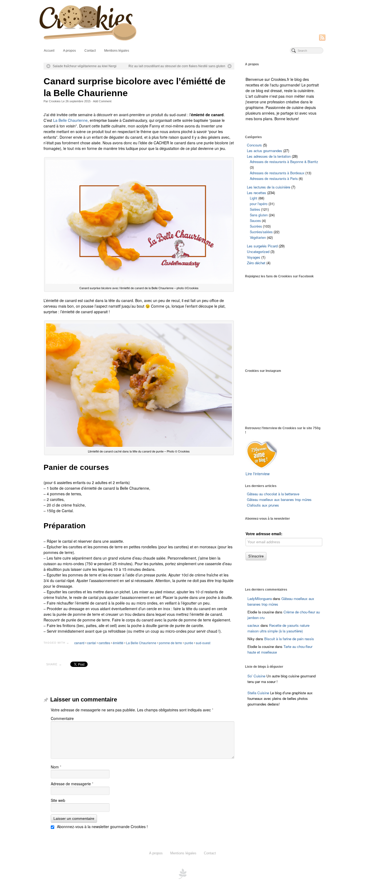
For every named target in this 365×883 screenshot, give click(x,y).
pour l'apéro (258, 203)
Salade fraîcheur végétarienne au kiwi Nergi (85, 66)
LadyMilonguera (259, 598)
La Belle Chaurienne (70, 120)
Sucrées (256, 226)
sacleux (253, 625)
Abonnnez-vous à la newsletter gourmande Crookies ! (102, 826)
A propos (69, 50)
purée (189, 642)
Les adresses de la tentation (269, 156)
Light (253, 198)
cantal (91, 642)
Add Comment (102, 101)
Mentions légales (116, 50)
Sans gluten (259, 215)
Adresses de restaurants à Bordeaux (277, 173)
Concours (254, 145)
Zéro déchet (256, 262)
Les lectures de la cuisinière (268, 187)
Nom (56, 766)
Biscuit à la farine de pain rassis (289, 638)
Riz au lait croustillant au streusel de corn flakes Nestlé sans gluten (177, 66)
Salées (255, 209)
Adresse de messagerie (72, 783)
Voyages (253, 257)
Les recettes (256, 192)
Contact (90, 50)
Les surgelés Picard (262, 245)
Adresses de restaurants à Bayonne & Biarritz (284, 161)
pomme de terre (170, 642)
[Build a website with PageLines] (182, 873)
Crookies (55, 101)
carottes (104, 642)
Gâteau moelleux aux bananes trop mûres (279, 499)
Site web (58, 800)
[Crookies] (182, 22)
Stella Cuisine (258, 692)
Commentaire (62, 718)
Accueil (49, 50)
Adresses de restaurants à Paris (274, 178)
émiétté (118, 642)
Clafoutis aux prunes (263, 505)
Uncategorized (258, 251)
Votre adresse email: (264, 533)
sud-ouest (203, 642)
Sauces (255, 220)
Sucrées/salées (261, 231)
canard (79, 642)
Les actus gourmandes (264, 150)
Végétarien (258, 237)
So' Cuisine (256, 675)
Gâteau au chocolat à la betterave (273, 493)
